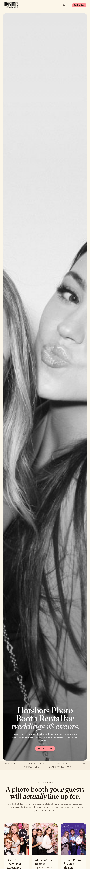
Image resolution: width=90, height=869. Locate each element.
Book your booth (45, 748)
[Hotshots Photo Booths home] (11, 5)
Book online (79, 5)
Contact (66, 5)
